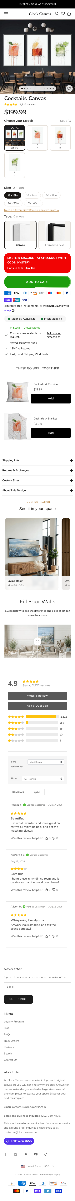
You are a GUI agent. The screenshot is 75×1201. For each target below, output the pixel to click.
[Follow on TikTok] (46, 1154)
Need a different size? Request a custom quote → (31, 210)
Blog (6, 1028)
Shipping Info (10, 460)
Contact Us (10, 1060)
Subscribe (18, 999)
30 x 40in (33, 203)
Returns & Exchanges (15, 470)
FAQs (7, 1034)
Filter (14, 778)
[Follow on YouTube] (36, 1154)
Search (8, 1053)
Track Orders (11, 1041)
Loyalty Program (14, 1021)
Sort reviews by (16, 764)
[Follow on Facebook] (6, 1154)
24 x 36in (13, 203)
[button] (37, 716)
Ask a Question (37, 706)
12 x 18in (13, 195)
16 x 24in (32, 195)
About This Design (14, 490)
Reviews (9, 1047)
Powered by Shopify (49, 1174)
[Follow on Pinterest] (26, 1154)
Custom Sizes (10, 480)
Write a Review (37, 696)
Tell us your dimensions (54, 335)
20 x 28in (51, 195)
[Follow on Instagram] (16, 1154)
